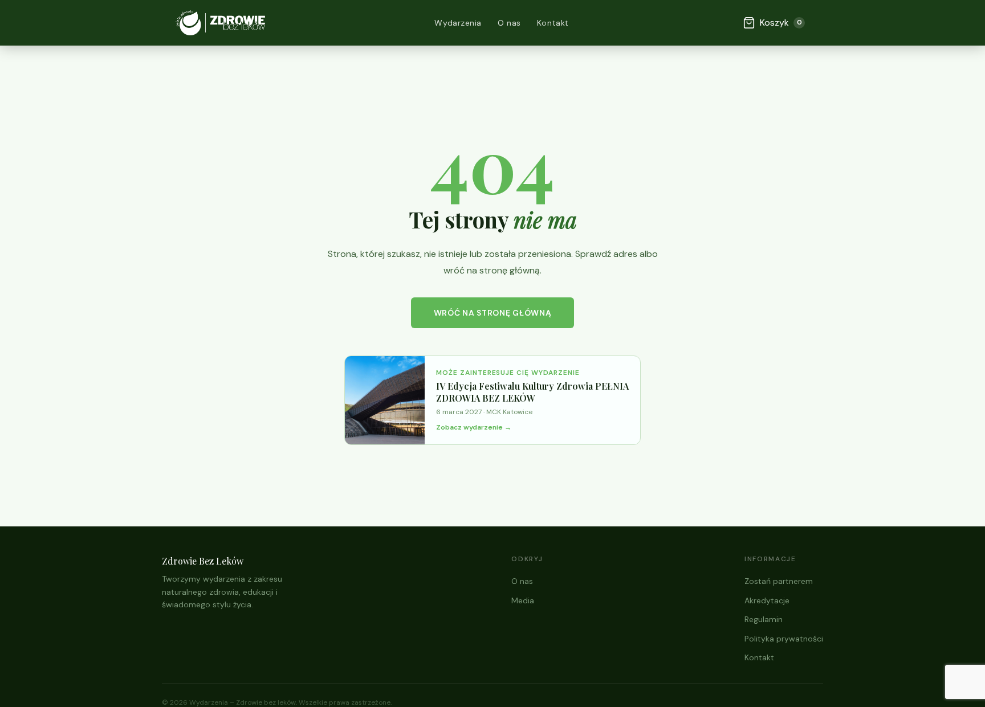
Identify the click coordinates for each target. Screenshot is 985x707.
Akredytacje (766, 600)
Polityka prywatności (783, 639)
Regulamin (763, 619)
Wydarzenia (458, 23)
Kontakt (553, 23)
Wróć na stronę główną (493, 313)
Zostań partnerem (778, 581)
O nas (509, 23)
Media (522, 600)
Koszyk (781, 22)
